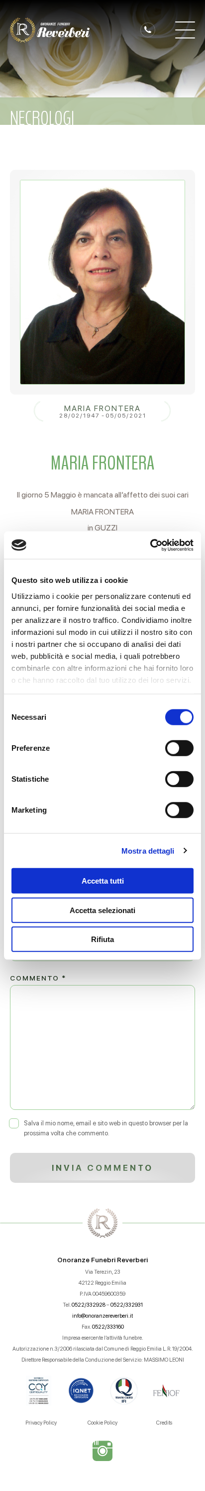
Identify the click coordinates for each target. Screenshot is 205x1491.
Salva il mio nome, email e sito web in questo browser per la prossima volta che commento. (106, 1128)
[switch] (179, 748)
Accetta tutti (103, 881)
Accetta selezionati (102, 910)
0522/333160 (108, 1327)
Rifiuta (102, 939)
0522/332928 (88, 1305)
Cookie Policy (102, 1423)
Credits (164, 1423)
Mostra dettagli (148, 850)
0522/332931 (126, 1305)
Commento (38, 978)
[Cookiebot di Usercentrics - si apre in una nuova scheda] (150, 544)
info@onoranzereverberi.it (102, 1316)
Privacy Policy (41, 1423)
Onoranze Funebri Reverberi (102, 1260)
